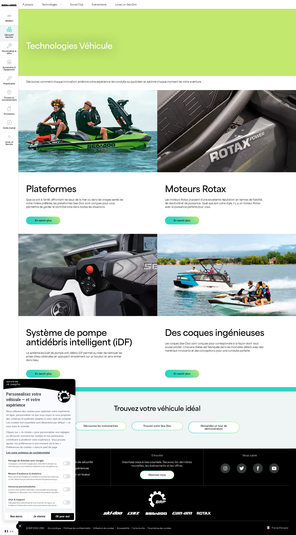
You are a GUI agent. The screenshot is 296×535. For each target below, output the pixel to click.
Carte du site (138, 528)
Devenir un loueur (78, 474)
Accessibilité (123, 528)
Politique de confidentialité (77, 528)
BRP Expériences (77, 468)
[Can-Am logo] (182, 513)
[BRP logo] (157, 498)
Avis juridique (54, 528)
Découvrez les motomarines (101, 426)
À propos (28, 4)
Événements (99, 4)
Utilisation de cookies (103, 528)
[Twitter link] (241, 468)
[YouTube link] (274, 468)
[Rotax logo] (204, 513)
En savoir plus (43, 220)
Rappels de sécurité (79, 462)
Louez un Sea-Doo (126, 4)
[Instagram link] (225, 468)
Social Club (76, 4)
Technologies (49, 4)
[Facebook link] (258, 468)
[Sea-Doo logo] (9, 5)
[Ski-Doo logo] (113, 513)
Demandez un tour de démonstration (214, 427)
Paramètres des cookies (159, 528)
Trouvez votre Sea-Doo (157, 426)
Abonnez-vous (157, 475)
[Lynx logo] (133, 513)
